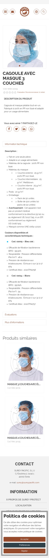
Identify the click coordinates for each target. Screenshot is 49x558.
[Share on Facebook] (8, 129)
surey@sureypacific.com (28, 482)
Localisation (23, 505)
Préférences (24, 545)
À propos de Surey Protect (23, 499)
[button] (19, 65)
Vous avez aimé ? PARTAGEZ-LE (20, 123)
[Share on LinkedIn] (23, 129)
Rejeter (24, 551)
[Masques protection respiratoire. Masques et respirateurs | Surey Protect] (24, 12)
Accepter (24, 539)
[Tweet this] (16, 129)
